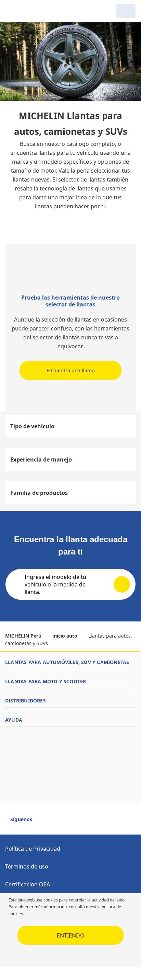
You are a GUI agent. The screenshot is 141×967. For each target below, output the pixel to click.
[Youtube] (56, 822)
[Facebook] (44, 822)
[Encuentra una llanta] (70, 272)
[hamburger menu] (12, 11)
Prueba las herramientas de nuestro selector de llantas (70, 301)
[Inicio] (40, 11)
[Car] (126, 11)
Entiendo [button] (71, 935)
